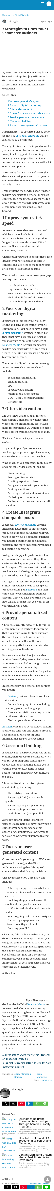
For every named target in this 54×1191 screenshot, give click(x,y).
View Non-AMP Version (40, 1183)
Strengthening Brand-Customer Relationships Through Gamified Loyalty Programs (34, 1122)
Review (12, 696)
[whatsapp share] (37, 1104)
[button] (6, 1104)
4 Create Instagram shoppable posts (29, 113)
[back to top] (47, 1179)
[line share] (44, 1104)
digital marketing (12, 332)
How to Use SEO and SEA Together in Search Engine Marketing (35, 1140)
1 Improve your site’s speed (23, 101)
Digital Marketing (22, 15)
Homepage (7, 15)
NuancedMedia (36, 1004)
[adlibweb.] (16, 6)
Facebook (31, 589)
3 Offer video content (20, 109)
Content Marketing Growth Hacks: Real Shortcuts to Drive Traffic (35, 1157)
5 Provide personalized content (26, 117)
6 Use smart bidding (19, 121)
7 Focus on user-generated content (28, 125)
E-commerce (46, 1080)
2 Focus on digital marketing (24, 105)
